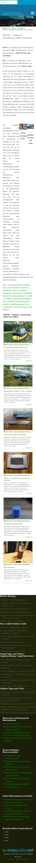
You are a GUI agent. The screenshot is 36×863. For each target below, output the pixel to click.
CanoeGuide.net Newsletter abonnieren (17, 811)
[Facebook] (30, 17)
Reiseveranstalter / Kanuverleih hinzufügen (19, 799)
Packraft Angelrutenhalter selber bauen (16, 347)
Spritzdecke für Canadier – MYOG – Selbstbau (18, 391)
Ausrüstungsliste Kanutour (13, 813)
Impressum (10, 859)
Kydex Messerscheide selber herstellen (15, 435)
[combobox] (8, 2)
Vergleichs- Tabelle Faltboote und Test (17, 732)
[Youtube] (32, 17)
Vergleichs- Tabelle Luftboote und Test (17, 735)
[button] (32, 13)
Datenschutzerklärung (22, 859)
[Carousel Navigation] (18, 24)
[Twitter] (28, 17)
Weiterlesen (29, 360)
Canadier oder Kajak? (12, 724)
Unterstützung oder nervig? (14, 802)
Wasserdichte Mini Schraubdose (13, 524)
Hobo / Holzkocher (9, 567)
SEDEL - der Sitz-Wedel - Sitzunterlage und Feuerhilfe (17, 479)
